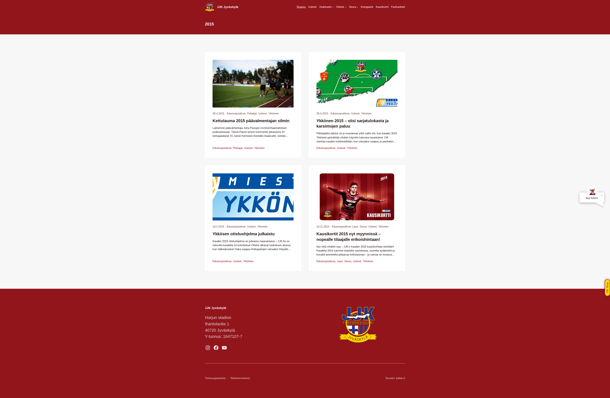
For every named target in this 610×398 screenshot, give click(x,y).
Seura (363, 226)
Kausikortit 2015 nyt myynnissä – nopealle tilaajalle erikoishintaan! (348, 236)
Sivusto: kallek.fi (395, 378)
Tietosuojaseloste (215, 378)
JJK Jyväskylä (227, 7)
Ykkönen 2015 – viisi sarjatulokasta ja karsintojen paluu (352, 123)
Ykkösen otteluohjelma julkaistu (244, 233)
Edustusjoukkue (236, 113)
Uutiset (262, 113)
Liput (355, 226)
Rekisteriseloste (240, 378)
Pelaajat (252, 113)
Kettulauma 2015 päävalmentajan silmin (251, 120)
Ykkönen (273, 113)
